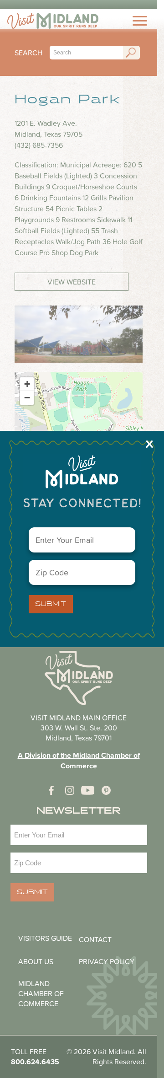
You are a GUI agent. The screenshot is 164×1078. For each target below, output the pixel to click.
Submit (50, 604)
